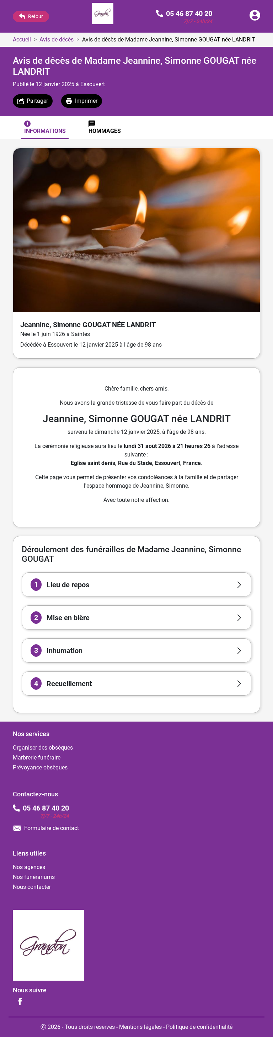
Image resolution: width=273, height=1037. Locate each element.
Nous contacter (32, 887)
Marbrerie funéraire (36, 757)
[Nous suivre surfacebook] (20, 1001)
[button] (136, 584)
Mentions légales (140, 1027)
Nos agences (29, 867)
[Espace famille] (255, 18)
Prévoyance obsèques (40, 767)
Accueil (22, 39)
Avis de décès (56, 39)
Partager (37, 100)
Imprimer (86, 100)
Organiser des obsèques (43, 747)
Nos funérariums (34, 877)
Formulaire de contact (51, 828)
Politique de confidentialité (199, 1027)
